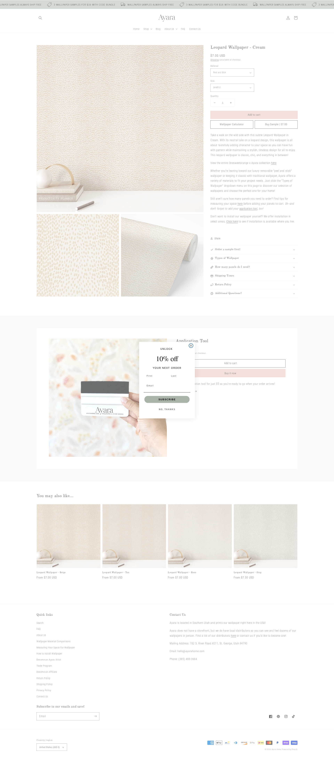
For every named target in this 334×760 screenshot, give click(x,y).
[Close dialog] (191, 346)
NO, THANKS (167, 409)
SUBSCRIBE (167, 399)
